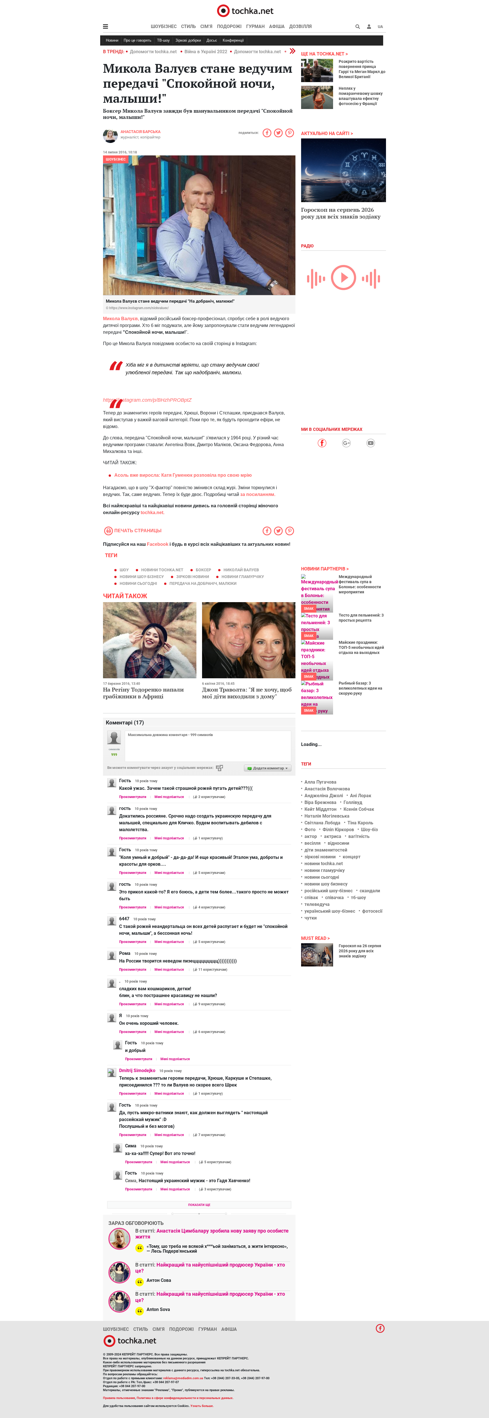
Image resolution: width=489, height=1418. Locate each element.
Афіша (277, 26)
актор (310, 836)
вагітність (359, 836)
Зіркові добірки (188, 40)
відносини (338, 843)
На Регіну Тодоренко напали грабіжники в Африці (143, 693)
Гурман (255, 26)
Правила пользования (119, 1398)
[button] (369, 26)
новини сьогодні (138, 583)
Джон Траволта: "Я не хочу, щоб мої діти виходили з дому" (247, 693)
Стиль (188, 26)
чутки (310, 918)
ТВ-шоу (163, 40)
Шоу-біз (369, 829)
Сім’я (206, 26)
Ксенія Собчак (359, 809)
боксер (203, 570)
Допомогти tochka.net (154, 51)
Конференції (233, 40)
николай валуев (241, 570)
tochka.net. (152, 512)
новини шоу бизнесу (326, 884)
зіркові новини (192, 576)
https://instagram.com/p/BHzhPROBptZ (147, 400)
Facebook (157, 544)
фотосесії (372, 911)
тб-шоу (358, 897)
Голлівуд (353, 802)
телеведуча (317, 904)
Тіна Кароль (360, 822)
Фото (310, 829)
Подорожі (229, 26)
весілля (312, 843)
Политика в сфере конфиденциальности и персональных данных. (185, 1398)
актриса (332, 836)
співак (311, 897)
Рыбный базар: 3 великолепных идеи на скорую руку (360, 688)
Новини (112, 40)
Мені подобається (169, 797)
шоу (124, 570)
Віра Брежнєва (320, 802)
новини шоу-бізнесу (142, 576)
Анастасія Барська (140, 131)
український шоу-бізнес (329, 911)
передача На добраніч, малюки (203, 583)
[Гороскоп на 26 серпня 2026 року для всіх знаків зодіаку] (317, 954)
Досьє (212, 40)
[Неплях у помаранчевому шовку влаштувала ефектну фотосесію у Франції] (317, 97)
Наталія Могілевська (326, 816)
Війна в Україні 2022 (206, 51)
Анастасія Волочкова (327, 789)
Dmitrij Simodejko (137, 1070)
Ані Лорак (360, 795)
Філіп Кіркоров (338, 829)
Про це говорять (137, 40)
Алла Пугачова (320, 782)
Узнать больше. (202, 1406)
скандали (370, 890)
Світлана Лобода (322, 822)
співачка (334, 897)
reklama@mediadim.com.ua (183, 1378)
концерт (352, 856)
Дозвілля (300, 26)
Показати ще (199, 1205)
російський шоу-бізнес (328, 890)
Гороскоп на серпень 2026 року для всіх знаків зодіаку (341, 213)
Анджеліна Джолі (323, 795)
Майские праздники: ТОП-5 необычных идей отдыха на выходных (361, 647)
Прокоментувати (132, 797)
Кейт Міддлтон (320, 809)
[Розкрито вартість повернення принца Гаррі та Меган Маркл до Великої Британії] (317, 70)
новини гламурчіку (243, 576)
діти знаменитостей (325, 850)
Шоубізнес (164, 26)
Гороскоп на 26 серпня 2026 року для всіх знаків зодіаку (360, 951)
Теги (306, 764)
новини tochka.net (162, 570)
